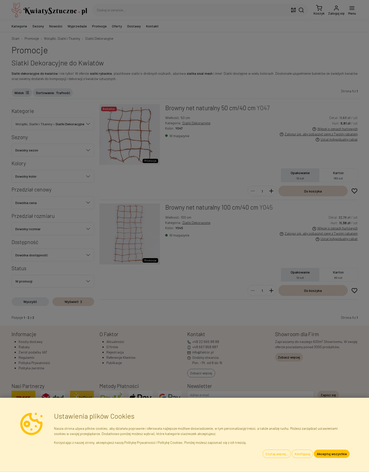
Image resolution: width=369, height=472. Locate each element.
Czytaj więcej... (277, 454)
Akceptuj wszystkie (332, 454)
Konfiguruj (302, 454)
